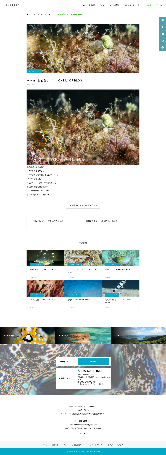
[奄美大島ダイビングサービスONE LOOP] (12, 5)
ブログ (149, 5)
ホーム (82, 5)
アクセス (158, 5)
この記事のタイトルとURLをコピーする (83, 205)
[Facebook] (85, 433)
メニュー (102, 5)
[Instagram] (81, 433)
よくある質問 (114, 5)
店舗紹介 (92, 5)
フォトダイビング (34, 71)
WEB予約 (93, 362)
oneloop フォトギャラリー (133, 5)
